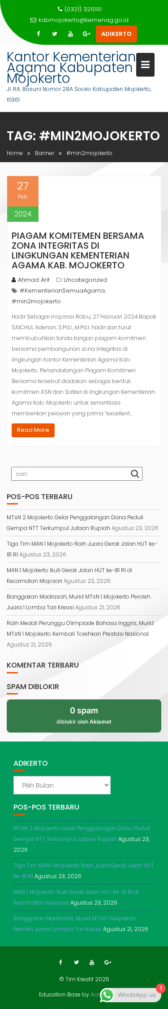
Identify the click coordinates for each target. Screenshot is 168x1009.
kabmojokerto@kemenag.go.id (84, 20)
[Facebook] (38, 34)
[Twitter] (54, 34)
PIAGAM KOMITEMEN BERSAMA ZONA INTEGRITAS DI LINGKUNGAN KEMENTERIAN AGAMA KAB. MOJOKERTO (78, 250)
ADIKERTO (116, 34)
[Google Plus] (87, 34)
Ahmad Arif (34, 280)
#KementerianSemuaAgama (62, 290)
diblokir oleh (84, 715)
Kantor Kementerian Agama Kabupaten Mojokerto (71, 67)
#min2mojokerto (36, 301)
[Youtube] (71, 34)
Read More (33, 430)
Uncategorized (85, 280)
